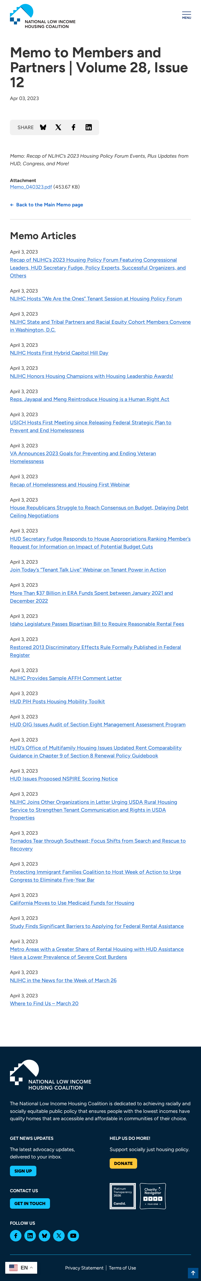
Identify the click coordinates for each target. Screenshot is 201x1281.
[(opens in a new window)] (15, 1235)
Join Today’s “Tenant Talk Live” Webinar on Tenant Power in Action (88, 570)
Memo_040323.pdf (31, 187)
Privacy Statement (84, 1268)
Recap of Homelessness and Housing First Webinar (70, 484)
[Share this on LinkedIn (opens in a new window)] (89, 127)
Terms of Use (122, 1268)
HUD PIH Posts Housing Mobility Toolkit (57, 701)
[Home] (42, 16)
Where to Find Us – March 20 (44, 1003)
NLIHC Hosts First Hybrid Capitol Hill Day (59, 353)
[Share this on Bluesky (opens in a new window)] (43, 127)
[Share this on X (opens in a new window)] (58, 127)
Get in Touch (30, 1203)
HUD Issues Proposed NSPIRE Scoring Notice (64, 779)
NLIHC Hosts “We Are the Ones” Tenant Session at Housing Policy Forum (96, 298)
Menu (186, 18)
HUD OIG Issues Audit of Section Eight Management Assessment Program (98, 724)
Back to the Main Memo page (49, 205)
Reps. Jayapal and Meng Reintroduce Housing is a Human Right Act (89, 399)
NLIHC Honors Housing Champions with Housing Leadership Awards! (91, 376)
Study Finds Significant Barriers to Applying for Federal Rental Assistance (97, 926)
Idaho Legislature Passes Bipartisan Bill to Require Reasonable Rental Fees (97, 624)
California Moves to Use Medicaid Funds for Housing (72, 903)
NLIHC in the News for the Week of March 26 (63, 980)
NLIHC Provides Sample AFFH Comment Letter (66, 678)
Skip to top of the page (193, 1273)
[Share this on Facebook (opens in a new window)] (73, 127)
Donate (123, 1163)
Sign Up (23, 1171)
